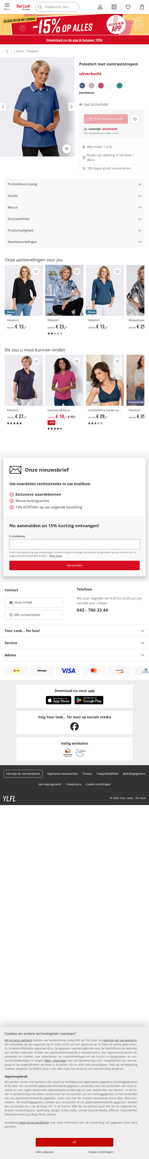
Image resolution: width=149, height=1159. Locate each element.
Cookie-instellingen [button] (98, 784)
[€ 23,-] (64, 290)
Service (11, 642)
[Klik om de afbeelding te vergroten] (66, 148)
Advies (10, 655)
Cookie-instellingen (100, 1152)
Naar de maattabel (96, 104)
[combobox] (63, 7)
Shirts (20, 51)
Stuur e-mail (23, 603)
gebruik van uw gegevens (120, 1040)
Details (13, 196)
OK (74, 1142)
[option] (82, 85)
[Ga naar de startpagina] (23, 7)
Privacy (87, 773)
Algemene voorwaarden (62, 773)
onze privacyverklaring (34, 1122)
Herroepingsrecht (49, 784)
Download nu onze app (74, 690)
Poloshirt (32, 51)
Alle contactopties (27, 615)
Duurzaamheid (18, 219)
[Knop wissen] (75, 7)
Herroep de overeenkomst (23, 773)
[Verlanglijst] (128, 7)
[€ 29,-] (105, 380)
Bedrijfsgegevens (134, 773)
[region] (74, 1093)
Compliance (73, 784)
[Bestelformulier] (114, 7)
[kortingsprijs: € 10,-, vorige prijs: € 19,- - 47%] (64, 380)
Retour (13, 207)
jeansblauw (86, 92)
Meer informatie (55, 1060)
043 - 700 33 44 (92, 610)
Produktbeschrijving (22, 184)
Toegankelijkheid (107, 773)
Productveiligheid (20, 230)
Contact (11, 590)
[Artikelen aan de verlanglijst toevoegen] (135, 119)
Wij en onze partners (18, 1040)
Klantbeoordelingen (22, 242)
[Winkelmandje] (142, 7)
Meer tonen (55, 555)
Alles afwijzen (45, 1152)
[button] (7, 7)
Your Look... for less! (22, 630)
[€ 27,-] (24, 380)
